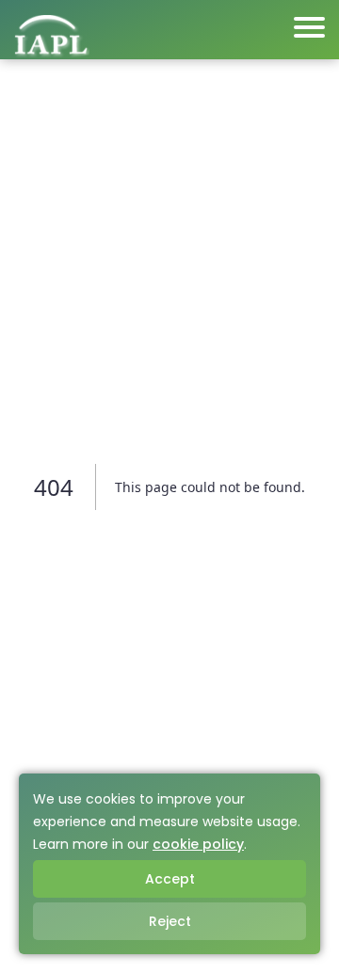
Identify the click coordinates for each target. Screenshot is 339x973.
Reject (170, 921)
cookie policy (198, 844)
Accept (170, 878)
